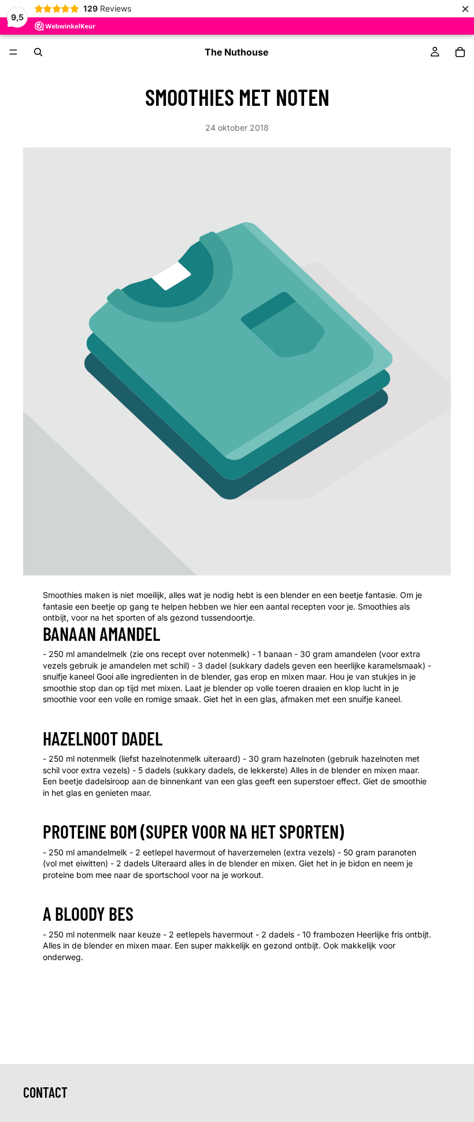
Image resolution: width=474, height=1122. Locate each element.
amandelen (355, 654)
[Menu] (13, 52)
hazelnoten (304, 758)
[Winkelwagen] (460, 52)
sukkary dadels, (206, 770)
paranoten (396, 852)
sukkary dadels (261, 665)
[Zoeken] (38, 52)
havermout (233, 934)
